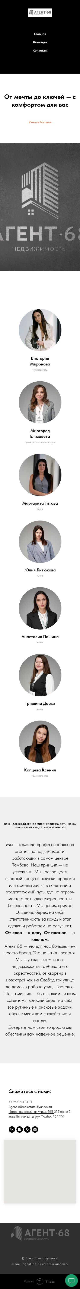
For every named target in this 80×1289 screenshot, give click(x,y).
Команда (40, 42)
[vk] (12, 1129)
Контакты (40, 50)
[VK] (45, 66)
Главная (40, 34)
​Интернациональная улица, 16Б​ (31, 1112)
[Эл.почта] (35, 1129)
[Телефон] (35, 66)
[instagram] (19, 1129)
